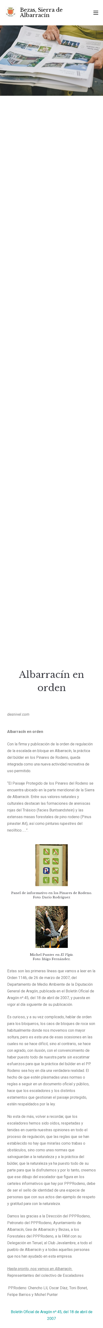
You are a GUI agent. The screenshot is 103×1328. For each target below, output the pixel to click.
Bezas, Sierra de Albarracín (41, 12)
